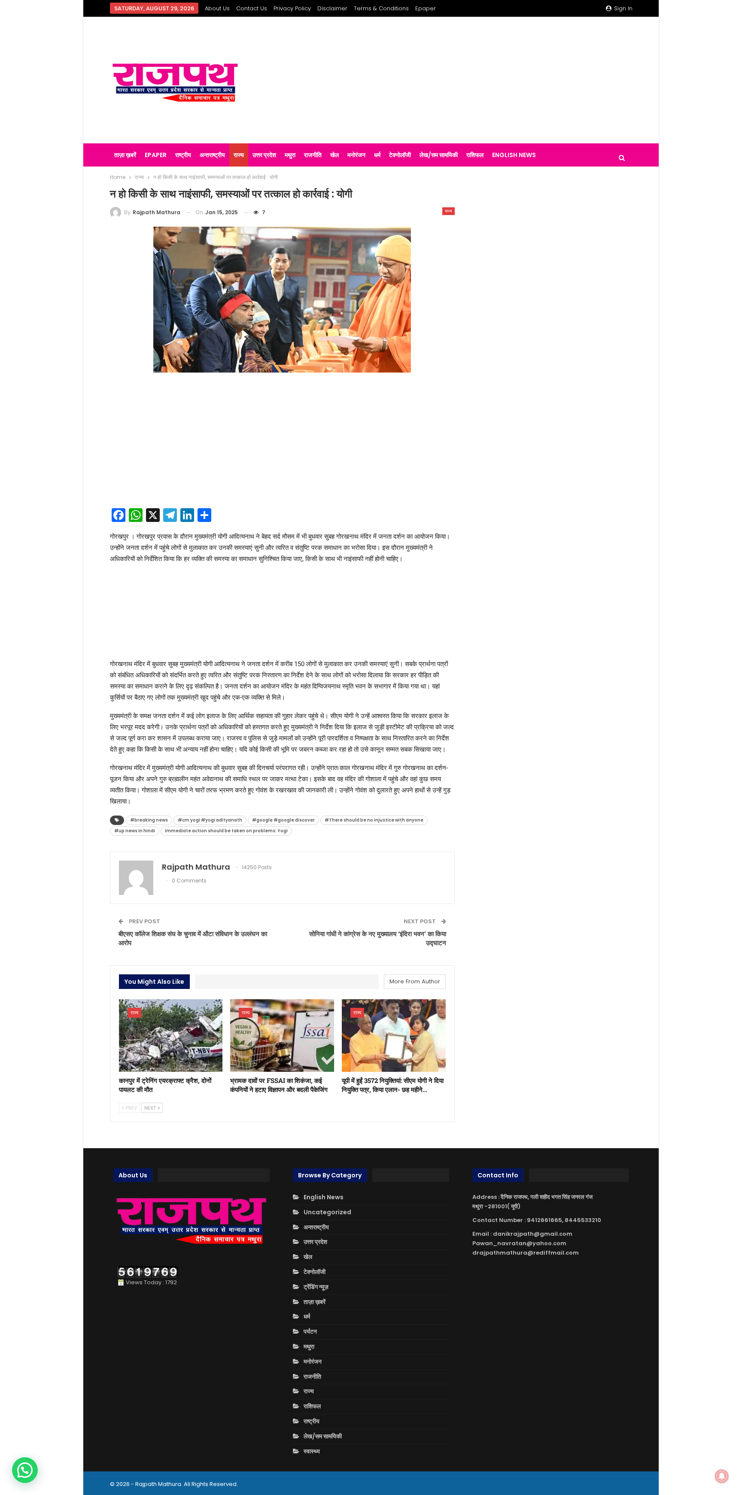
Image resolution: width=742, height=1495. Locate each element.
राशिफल (475, 155)
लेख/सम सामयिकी (439, 155)
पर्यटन (310, 1331)
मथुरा (290, 155)
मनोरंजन (356, 155)
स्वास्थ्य (312, 1451)
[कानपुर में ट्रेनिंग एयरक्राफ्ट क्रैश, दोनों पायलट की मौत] (171, 1035)
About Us (217, 8)
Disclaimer (332, 8)
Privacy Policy (292, 8)
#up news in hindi (134, 831)
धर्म (377, 155)
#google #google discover (283, 820)
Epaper (425, 8)
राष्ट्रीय (183, 155)
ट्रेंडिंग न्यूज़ (316, 1287)
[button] (25, 1470)
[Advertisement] (461, 80)
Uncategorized (327, 1212)
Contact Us (251, 8)
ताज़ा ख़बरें (125, 155)
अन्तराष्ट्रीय (212, 155)
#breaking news (149, 820)
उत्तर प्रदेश (264, 155)
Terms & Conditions (381, 8)
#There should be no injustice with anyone (374, 820)
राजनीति (313, 155)
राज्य (239, 155)
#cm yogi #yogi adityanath (210, 820)
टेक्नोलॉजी (400, 155)
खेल (334, 155)
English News (514, 155)
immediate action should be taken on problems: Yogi (226, 831)
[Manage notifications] (722, 1476)
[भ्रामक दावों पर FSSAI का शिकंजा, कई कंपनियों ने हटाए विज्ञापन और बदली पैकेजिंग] (282, 1035)
